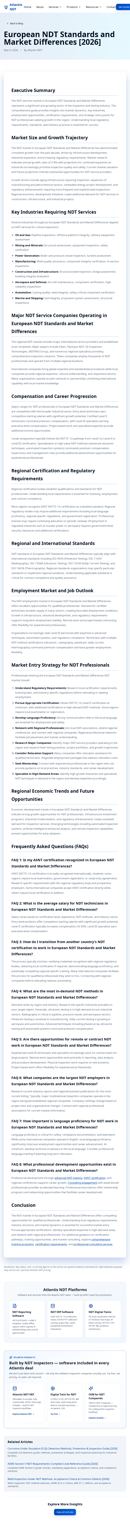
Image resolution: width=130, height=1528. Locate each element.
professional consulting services (93, 1244)
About (40, 7)
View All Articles (65, 1512)
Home (27, 7)
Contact (111, 7)
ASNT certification (94, 1178)
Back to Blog (16, 23)
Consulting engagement (82, 1182)
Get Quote (124, 6)
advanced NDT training (68, 1178)
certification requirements (51, 1244)
